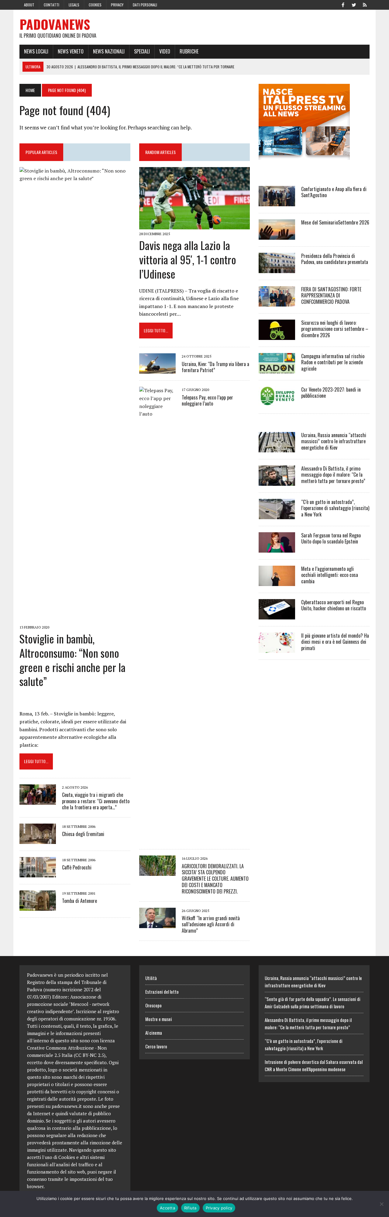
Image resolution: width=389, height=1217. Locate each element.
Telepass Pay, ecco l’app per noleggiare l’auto (207, 400)
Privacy (117, 4)
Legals (74, 4)
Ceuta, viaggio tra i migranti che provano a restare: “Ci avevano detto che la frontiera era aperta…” (95, 801)
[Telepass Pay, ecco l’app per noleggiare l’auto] (157, 838)
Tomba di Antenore (79, 900)
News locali (36, 51)
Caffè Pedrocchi (76, 867)
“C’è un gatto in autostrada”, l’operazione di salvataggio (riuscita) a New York (335, 508)
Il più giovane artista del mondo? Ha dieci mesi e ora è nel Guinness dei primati (335, 642)
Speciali (142, 51)
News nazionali (109, 51)
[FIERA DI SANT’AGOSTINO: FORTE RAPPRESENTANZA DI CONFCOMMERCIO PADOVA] (277, 302)
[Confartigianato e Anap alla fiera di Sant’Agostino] (277, 202)
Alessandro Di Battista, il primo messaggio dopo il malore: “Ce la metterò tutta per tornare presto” (333, 475)
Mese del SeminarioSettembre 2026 (335, 222)
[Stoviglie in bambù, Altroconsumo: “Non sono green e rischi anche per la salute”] (74, 618)
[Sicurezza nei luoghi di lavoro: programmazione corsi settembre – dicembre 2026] (277, 335)
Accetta (167, 1207)
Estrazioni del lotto (162, 991)
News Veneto (71, 51)
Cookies (95, 4)
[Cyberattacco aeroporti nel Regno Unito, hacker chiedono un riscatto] (277, 615)
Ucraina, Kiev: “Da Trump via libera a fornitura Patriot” (215, 367)
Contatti (51, 4)
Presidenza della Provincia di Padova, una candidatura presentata (334, 259)
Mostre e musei (158, 1019)
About (29, 4)
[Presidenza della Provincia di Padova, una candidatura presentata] (277, 269)
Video (164, 51)
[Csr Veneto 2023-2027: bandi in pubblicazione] (277, 402)
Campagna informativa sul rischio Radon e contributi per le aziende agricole (332, 362)
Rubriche (189, 51)
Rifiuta (190, 1207)
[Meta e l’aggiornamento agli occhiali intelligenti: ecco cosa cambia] (277, 581)
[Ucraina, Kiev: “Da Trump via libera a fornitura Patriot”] (157, 369)
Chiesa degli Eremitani (83, 834)
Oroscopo (153, 1005)
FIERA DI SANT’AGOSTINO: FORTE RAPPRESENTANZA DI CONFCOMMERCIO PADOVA (331, 296)
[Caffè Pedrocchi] (37, 873)
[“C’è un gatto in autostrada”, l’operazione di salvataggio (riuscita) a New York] (277, 515)
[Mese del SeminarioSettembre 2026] (277, 235)
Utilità (151, 978)
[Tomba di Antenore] (37, 906)
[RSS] (365, 4)
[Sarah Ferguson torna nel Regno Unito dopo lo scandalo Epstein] (277, 548)
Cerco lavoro (156, 1046)
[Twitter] (354, 4)
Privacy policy (219, 1207)
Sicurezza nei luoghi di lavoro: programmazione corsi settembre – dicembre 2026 (334, 329)
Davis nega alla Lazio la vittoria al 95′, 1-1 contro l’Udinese (187, 259)
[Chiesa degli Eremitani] (37, 840)
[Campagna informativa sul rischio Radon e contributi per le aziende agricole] (277, 369)
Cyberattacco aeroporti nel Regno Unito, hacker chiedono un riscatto (333, 605)
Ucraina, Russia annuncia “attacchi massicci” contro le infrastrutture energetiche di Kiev (333, 441)
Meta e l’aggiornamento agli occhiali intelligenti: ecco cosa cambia (329, 575)
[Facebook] (343, 4)
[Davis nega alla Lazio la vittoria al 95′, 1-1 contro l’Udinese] (194, 225)
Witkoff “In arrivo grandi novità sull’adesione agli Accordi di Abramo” (211, 924)
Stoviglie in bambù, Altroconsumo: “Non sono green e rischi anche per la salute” (72, 659)
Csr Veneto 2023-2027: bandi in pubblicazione (331, 392)
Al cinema (153, 1032)
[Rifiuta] (381, 1204)
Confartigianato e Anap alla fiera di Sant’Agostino (334, 192)
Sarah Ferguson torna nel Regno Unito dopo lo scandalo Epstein (331, 538)
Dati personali (145, 4)
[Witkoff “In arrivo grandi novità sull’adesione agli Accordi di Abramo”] (157, 923)
